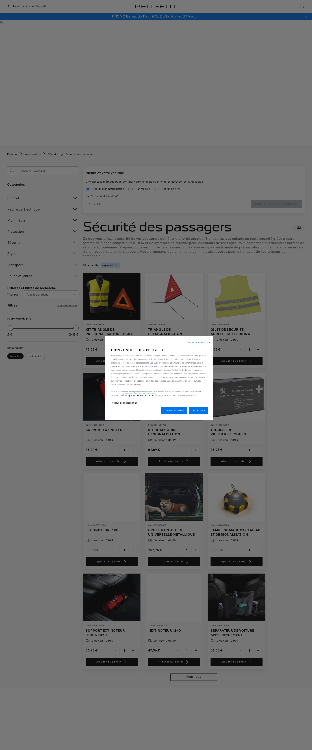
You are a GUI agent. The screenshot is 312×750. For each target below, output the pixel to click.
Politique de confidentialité (124, 402)
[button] (199, 342)
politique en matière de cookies (139, 395)
